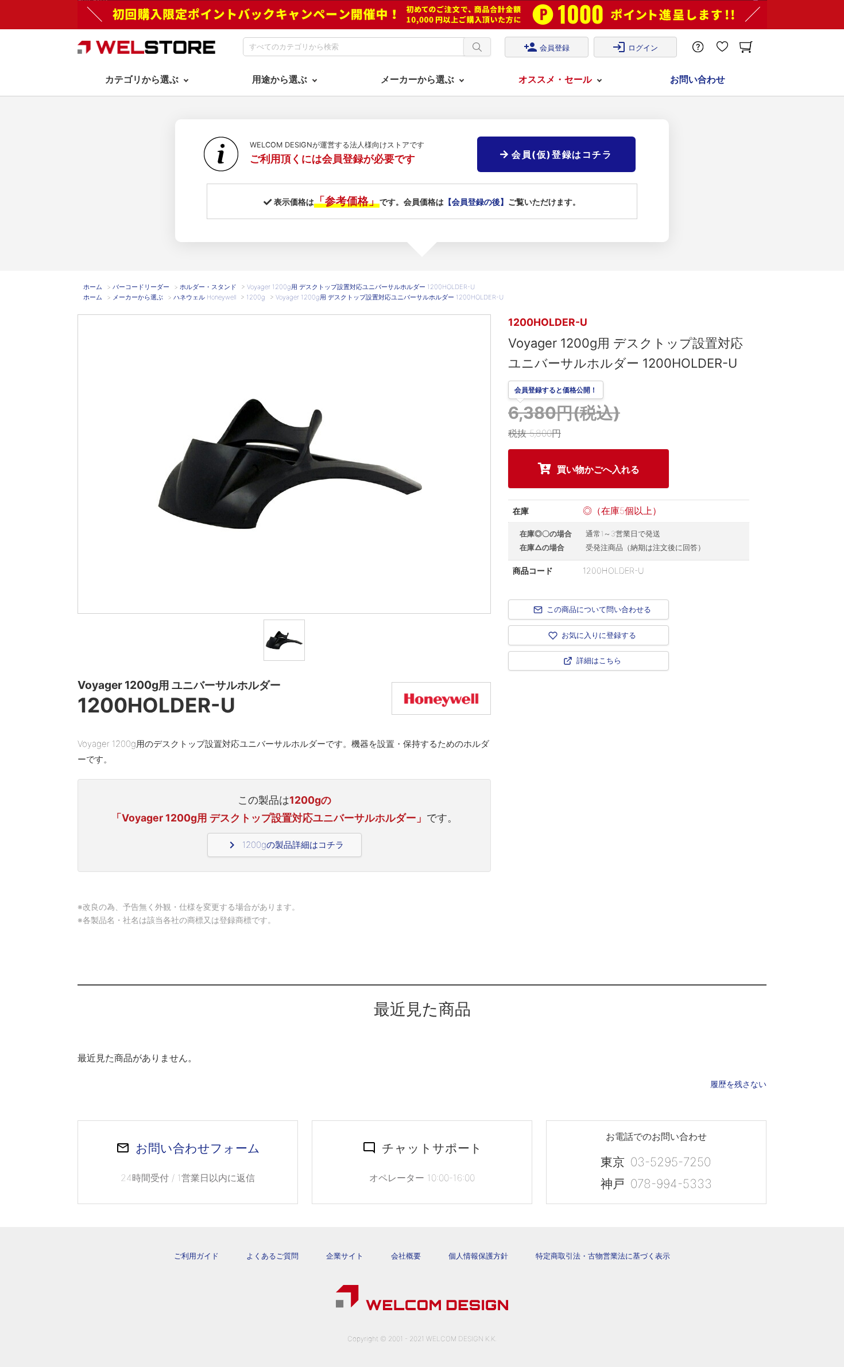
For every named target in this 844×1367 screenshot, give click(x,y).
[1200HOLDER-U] (284, 640)
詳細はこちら (598, 660)
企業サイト (344, 1255)
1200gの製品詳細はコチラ (284, 845)
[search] (477, 46)
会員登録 (547, 47)
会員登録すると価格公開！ (555, 388)
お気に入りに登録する (599, 635)
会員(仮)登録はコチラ (560, 154)
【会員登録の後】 (476, 202)
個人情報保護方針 (478, 1255)
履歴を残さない (738, 1084)
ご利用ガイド (196, 1255)
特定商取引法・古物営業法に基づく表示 (603, 1255)
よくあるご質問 (272, 1255)
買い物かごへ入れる (598, 469)
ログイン (635, 47)
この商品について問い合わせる (599, 609)
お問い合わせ (697, 79)
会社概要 (406, 1255)
